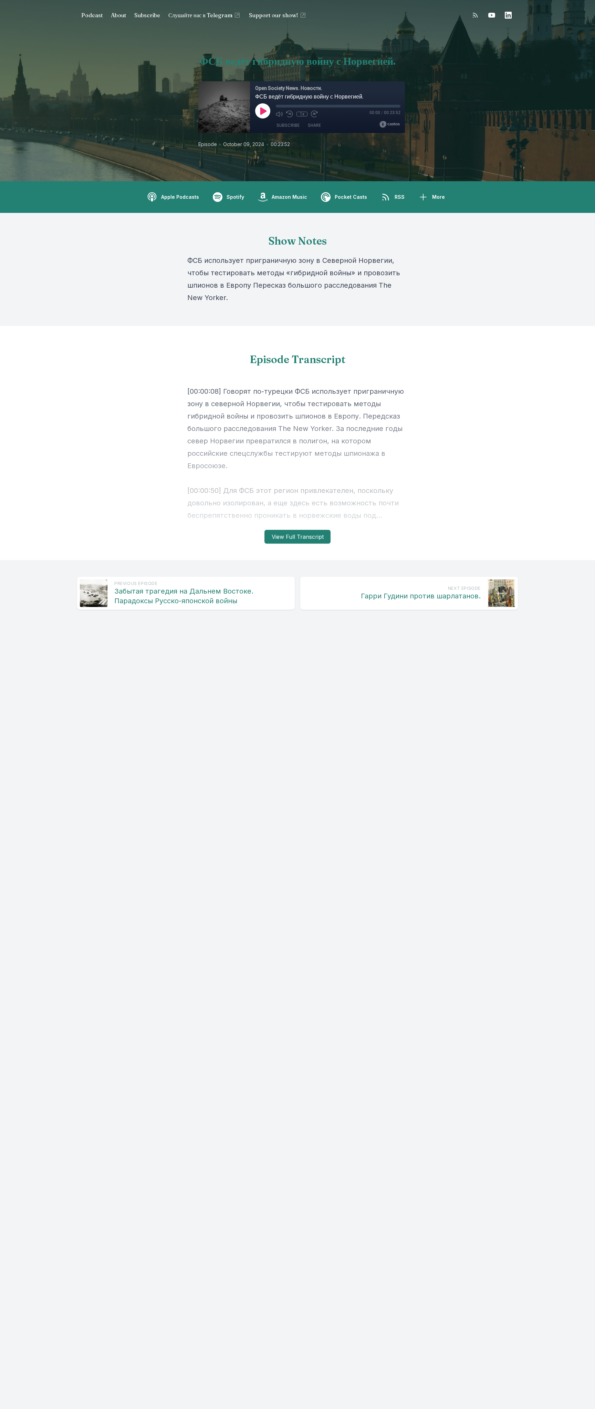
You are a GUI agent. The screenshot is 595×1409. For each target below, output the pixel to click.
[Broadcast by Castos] (389, 124)
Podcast (92, 15)
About (118, 15)
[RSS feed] (475, 15)
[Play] (262, 111)
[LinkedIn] (508, 15)
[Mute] (279, 114)
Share (314, 125)
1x (302, 114)
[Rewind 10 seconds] (289, 114)
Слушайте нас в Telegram (200, 15)
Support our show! (273, 15)
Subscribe (147, 15)
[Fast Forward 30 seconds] (314, 114)
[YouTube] (492, 15)
